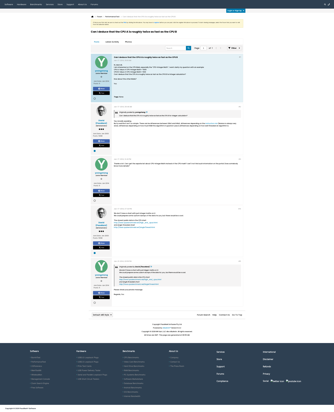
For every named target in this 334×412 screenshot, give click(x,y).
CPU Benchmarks (131, 357)
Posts (96, 42)
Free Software (37, 387)
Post (102, 93)
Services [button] (50, 4)
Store (219, 359)
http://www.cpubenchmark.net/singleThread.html (134, 227)
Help (214, 315)
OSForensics (36, 366)
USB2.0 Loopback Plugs (88, 362)
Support (70, 4)
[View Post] (147, 112)
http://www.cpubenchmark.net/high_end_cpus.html (135, 223)
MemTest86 (36, 370)
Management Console (40, 379)
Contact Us (224, 315)
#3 (239, 159)
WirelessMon (36, 375)
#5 (239, 261)
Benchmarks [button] (36, 4)
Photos (128, 42)
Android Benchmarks (133, 387)
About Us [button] (82, 4)
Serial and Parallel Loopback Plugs (92, 375)
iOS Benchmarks (131, 392)
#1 (240, 57)
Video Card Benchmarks (134, 362)
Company (174, 357)
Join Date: (98, 81)
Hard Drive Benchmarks (134, 366)
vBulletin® (167, 328)
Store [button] (60, 4)
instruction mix (211, 123)
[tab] (96, 42)
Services (221, 351)
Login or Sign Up (234, 11)
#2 (239, 107)
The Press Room (177, 366)
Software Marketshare (133, 379)
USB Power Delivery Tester (89, 370)
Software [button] (9, 4)
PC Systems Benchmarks (134, 375)
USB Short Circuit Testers (88, 379)
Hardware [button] (21, 4)
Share (103, 88)
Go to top (237, 315)
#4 (239, 209)
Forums (94, 4)
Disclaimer (268, 359)
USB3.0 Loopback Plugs (88, 357)
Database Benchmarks (133, 383)
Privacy (266, 373)
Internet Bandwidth (132, 396)
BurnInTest (35, 357)
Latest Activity (112, 42)
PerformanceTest (38, 362)
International (269, 351)
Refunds (267, 366)
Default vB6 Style (101, 315)
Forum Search (203, 315)
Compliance (222, 381)
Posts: (96, 83)
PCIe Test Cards (84, 366)
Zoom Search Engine (40, 383)
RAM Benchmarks (131, 370)
